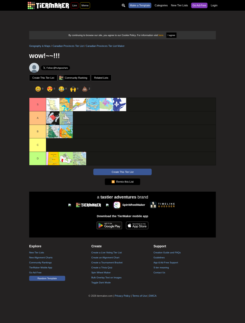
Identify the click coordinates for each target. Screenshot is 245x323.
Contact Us (159, 272)
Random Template (47, 278)
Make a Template (140, 5)
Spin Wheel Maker (101, 272)
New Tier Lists (179, 5)
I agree (171, 35)
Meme (85, 5)
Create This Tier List (43, 77)
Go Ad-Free (199, 5)
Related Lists (101, 77)
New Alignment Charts (40, 257)
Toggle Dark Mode (101, 282)
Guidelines (159, 257)
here (160, 35)
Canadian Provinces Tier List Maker (105, 45)
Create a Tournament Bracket (106, 262)
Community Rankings (40, 262)
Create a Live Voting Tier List (106, 252)
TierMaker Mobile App (40, 267)
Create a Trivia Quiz (101, 267)
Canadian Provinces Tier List (68, 45)
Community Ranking (76, 77)
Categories (161, 5)
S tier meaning (161, 267)
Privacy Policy (122, 295)
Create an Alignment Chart (105, 257)
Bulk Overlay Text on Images (106, 277)
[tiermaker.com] (48, 5)
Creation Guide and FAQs (167, 252)
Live (74, 5)
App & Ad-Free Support (166, 262)
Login (214, 5)
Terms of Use (139, 295)
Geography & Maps (39, 45)
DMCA (152, 295)
